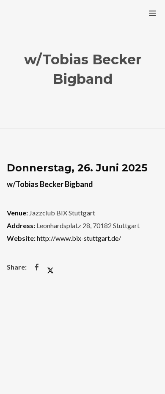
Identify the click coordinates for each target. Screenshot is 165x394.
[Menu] (152, 12)
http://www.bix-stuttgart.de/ (79, 238)
